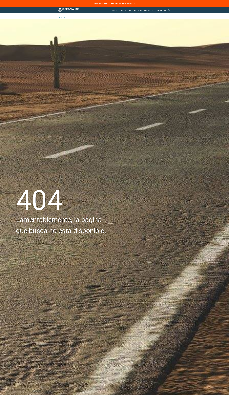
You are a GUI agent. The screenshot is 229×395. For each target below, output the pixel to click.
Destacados (148, 10)
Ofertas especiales (135, 10)
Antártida (115, 10)
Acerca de (158, 10)
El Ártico (123, 10)
